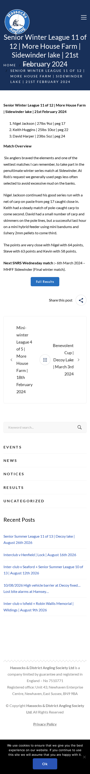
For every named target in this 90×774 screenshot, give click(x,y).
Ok (45, 764)
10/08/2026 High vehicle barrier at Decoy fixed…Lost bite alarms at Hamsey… (42, 588)
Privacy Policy (45, 724)
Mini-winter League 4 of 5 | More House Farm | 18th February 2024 (24, 359)
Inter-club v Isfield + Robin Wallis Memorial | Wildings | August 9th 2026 (38, 606)
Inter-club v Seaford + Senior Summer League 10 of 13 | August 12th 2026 (43, 569)
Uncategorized (24, 501)
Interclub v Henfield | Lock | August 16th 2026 (39, 554)
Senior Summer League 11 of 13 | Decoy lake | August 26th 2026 (39, 539)
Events (12, 447)
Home (9, 65)
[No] (84, 757)
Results (32, 65)
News (10, 460)
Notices (14, 474)
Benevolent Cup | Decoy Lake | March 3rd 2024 (63, 359)
